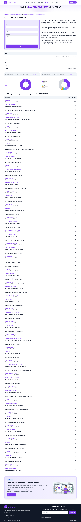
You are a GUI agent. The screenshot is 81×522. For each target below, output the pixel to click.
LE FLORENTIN (8, 161)
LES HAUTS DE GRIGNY (10, 104)
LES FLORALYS (8, 195)
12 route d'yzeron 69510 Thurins (12, 344)
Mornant (31, 14)
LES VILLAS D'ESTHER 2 (10, 247)
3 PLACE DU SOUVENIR (10, 390)
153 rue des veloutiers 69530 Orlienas (13, 114)
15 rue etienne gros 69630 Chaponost (13, 175)
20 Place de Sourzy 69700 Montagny (13, 201)
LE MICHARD (8, 356)
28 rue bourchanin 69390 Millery (12, 123)
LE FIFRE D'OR (8, 399)
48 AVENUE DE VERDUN (10, 130)
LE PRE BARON (8, 269)
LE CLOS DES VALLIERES (10, 386)
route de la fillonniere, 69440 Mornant (13, 270)
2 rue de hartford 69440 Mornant (12, 400)
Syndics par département (46, 517)
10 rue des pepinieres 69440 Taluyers (13, 145)
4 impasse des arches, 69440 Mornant (13, 465)
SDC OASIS (7, 100)
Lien (75, 65)
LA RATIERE (8, 416)
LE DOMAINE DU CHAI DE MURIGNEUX (13, 169)
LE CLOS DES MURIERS (10, 234)
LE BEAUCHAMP (9, 325)
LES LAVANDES (8, 299)
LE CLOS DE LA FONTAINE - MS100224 (14, 364)
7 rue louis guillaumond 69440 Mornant (14, 426)
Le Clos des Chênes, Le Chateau (12, 439)
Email (7, 29)
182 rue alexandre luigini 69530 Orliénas (14, 249)
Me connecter (73, 2)
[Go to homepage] (22, 506)
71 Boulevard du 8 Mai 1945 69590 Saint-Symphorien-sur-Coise (19, 149)
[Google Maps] (75, 56)
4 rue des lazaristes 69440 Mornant (13, 223)
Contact (56, 2)
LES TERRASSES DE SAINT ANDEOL (13, 338)
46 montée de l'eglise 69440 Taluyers (13, 457)
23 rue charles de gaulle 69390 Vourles (14, 288)
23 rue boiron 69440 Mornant (11, 379)
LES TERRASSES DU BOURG (11, 226)
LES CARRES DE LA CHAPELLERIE (12, 369)
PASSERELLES (8, 256)
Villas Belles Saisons (9, 425)
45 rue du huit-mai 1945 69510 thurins (13, 158)
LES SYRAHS (8, 455)
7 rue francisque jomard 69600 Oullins (13, 101)
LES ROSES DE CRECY (10, 156)
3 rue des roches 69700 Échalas (12, 374)
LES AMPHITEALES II (10, 317)
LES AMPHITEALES (9, 213)
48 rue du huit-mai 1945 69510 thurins (13, 431)
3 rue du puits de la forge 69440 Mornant (14, 331)
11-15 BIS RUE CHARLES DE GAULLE (13, 230)
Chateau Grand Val (9, 282)
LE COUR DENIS (8, 395)
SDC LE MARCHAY (9, 178)
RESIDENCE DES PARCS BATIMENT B (13, 304)
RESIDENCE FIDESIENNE (10, 239)
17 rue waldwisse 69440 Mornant (12, 383)
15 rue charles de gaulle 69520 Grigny (13, 106)
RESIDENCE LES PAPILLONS (11, 182)
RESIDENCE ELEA (9, 208)
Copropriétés (40, 2)
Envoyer (22, 46)
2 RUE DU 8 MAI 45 (9, 460)
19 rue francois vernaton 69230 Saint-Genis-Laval (16, 444)
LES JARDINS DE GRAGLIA (11, 243)
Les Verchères (8, 204)
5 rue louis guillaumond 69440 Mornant (14, 314)
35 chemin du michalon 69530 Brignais (14, 405)
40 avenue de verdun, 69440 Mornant (13, 205)
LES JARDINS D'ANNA (10, 447)
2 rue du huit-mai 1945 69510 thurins (13, 461)
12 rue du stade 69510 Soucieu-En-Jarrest (14, 210)
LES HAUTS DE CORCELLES (11, 295)
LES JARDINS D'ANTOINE (11, 403)
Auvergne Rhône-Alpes (16, 14)
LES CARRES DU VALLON (11, 421)
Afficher (35, 74)
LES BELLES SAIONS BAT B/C (12, 312)
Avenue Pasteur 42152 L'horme (12, 275)
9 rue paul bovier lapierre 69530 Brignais (14, 448)
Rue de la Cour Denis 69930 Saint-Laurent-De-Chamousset (18, 396)
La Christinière (8, 152)
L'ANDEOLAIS (8, 408)
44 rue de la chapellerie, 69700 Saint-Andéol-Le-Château (18, 340)
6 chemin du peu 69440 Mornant (12, 327)
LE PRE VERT (8, 187)
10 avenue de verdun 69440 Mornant (13, 253)
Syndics (46, 2)
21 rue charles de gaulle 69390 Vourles (14, 305)
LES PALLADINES (9, 139)
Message (8, 34)
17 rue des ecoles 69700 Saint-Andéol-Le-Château (16, 409)
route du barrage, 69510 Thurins (12, 262)
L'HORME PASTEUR (9, 273)
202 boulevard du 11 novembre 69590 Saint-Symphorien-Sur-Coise (20, 110)
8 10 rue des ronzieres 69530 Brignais (13, 127)
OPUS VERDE (8, 442)
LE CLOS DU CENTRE (10, 412)
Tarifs (51, 2)
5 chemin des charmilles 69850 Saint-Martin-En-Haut (17, 452)
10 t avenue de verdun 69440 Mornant (13, 166)
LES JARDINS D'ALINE (10, 347)
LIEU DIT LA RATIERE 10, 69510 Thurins (14, 418)
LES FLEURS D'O (9, 109)
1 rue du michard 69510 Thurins (12, 357)
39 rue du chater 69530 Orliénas (12, 353)
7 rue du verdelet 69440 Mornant (12, 309)
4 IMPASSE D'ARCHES (10, 464)
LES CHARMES (8, 382)
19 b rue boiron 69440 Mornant (12, 184)
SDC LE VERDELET (9, 308)
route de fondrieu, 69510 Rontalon (13, 227)
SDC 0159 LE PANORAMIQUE (11, 373)
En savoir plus (11, 494)
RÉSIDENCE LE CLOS (10, 252)
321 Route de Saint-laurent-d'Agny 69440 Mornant (16, 283)
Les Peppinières (8, 143)
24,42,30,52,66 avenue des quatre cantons (15, 192)
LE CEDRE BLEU (8, 265)
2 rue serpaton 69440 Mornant (12, 218)
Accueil (27, 2)
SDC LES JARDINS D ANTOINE (12, 377)
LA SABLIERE (8, 451)
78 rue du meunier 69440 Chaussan (13, 335)
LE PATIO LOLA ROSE (10, 429)
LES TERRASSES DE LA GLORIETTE (13, 291)
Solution (33, 2)
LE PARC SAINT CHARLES (11, 217)
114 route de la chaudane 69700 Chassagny (15, 422)
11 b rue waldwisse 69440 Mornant (13, 197)
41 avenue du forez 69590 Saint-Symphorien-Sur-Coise (17, 119)
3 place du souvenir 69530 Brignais (13, 392)
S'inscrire (72, 512)
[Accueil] (10, 2)
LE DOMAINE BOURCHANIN (11, 122)
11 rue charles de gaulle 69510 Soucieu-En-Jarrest (16, 231)
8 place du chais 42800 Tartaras (12, 171)
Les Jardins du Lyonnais (10, 260)
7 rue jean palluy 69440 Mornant (12, 318)
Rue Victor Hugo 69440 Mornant (12, 266)
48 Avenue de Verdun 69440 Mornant (13, 132)
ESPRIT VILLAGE (9, 135)
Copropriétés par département (47, 515)
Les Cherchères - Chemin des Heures (13, 348)
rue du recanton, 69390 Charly (12, 296)
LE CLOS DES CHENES (10, 438)
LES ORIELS (7, 351)
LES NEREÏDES (8, 113)
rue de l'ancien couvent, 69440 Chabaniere (15, 153)
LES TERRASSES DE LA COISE (12, 117)
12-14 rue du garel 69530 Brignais (12, 322)
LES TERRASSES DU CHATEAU (12, 343)
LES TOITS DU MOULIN (10, 334)
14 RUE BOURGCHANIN (10, 468)
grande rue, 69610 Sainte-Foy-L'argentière (14, 240)
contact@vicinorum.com (9, 517)
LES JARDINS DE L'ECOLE (11, 330)
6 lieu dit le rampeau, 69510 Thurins (13, 387)
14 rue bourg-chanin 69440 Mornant (13, 470)
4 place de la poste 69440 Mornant (13, 257)
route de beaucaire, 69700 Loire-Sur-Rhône (15, 435)
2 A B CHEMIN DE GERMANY (11, 140)
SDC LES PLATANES (9, 321)
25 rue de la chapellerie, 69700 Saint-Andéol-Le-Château (18, 370)
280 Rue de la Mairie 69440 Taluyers (13, 279)
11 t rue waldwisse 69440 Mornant (12, 301)
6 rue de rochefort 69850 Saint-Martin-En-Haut (15, 244)
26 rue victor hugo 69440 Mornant (13, 361)
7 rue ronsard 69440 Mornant (11, 236)
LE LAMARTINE (8, 148)
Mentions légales (73, 520)
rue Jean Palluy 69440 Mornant (12, 214)
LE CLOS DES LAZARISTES (11, 221)
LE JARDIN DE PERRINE (10, 191)
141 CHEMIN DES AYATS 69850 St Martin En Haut (16, 188)
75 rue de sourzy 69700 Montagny (13, 136)
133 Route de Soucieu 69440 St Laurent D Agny (15, 366)
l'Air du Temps (8, 360)
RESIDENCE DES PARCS (10, 286)
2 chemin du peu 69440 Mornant (12, 179)
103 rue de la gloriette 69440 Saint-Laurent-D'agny (16, 292)
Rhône (25, 14)
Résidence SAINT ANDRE (11, 200)
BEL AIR (7, 165)
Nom (7, 24)
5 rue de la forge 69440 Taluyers (12, 413)
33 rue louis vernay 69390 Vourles (13, 162)
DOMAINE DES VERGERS (10, 174)
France (6, 14)
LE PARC (7, 126)
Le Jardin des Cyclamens (10, 278)
